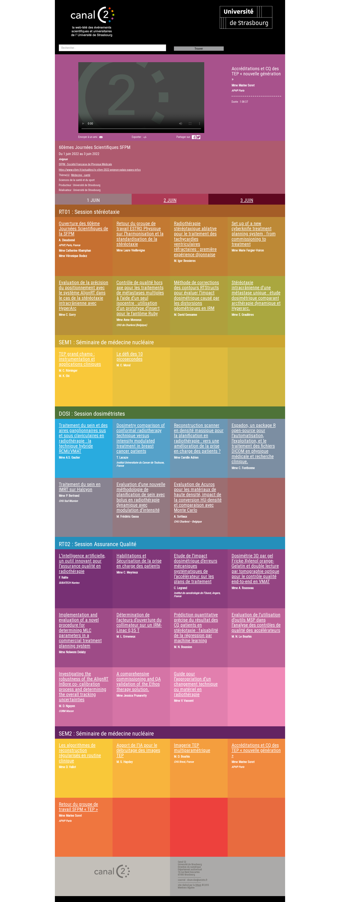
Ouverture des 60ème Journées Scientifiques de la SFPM (83, 229)
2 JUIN (170, 200)
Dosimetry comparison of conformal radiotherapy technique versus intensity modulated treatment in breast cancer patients (140, 438)
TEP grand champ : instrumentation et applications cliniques (80, 359)
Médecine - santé (80, 175)
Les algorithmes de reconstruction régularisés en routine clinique (80, 753)
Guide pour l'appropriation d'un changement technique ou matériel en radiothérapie (196, 684)
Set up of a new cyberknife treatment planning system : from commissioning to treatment (254, 234)
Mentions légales (186, 887)
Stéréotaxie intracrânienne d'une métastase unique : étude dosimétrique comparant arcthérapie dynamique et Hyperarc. (256, 295)
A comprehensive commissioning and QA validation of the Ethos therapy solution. (138, 681)
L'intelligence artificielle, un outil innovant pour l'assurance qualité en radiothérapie (82, 563)
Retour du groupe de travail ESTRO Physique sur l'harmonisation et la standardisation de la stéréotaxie (140, 234)
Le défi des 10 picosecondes (129, 356)
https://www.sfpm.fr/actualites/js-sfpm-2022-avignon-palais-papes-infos (100, 169)
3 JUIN (246, 200)
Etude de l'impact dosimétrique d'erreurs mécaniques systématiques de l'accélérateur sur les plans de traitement (195, 568)
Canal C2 (182, 861)
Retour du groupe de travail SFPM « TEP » (78, 806)
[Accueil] (89, 22)
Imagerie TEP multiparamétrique (192, 747)
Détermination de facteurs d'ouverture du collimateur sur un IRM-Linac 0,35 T (139, 622)
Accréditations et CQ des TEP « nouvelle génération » (256, 750)
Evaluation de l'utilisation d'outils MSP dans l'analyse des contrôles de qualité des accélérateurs (256, 622)
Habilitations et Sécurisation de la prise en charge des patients (139, 561)
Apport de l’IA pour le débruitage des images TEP (138, 750)
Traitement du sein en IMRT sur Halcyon (80, 487)
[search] (112, 47)
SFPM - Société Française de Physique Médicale (85, 164)
